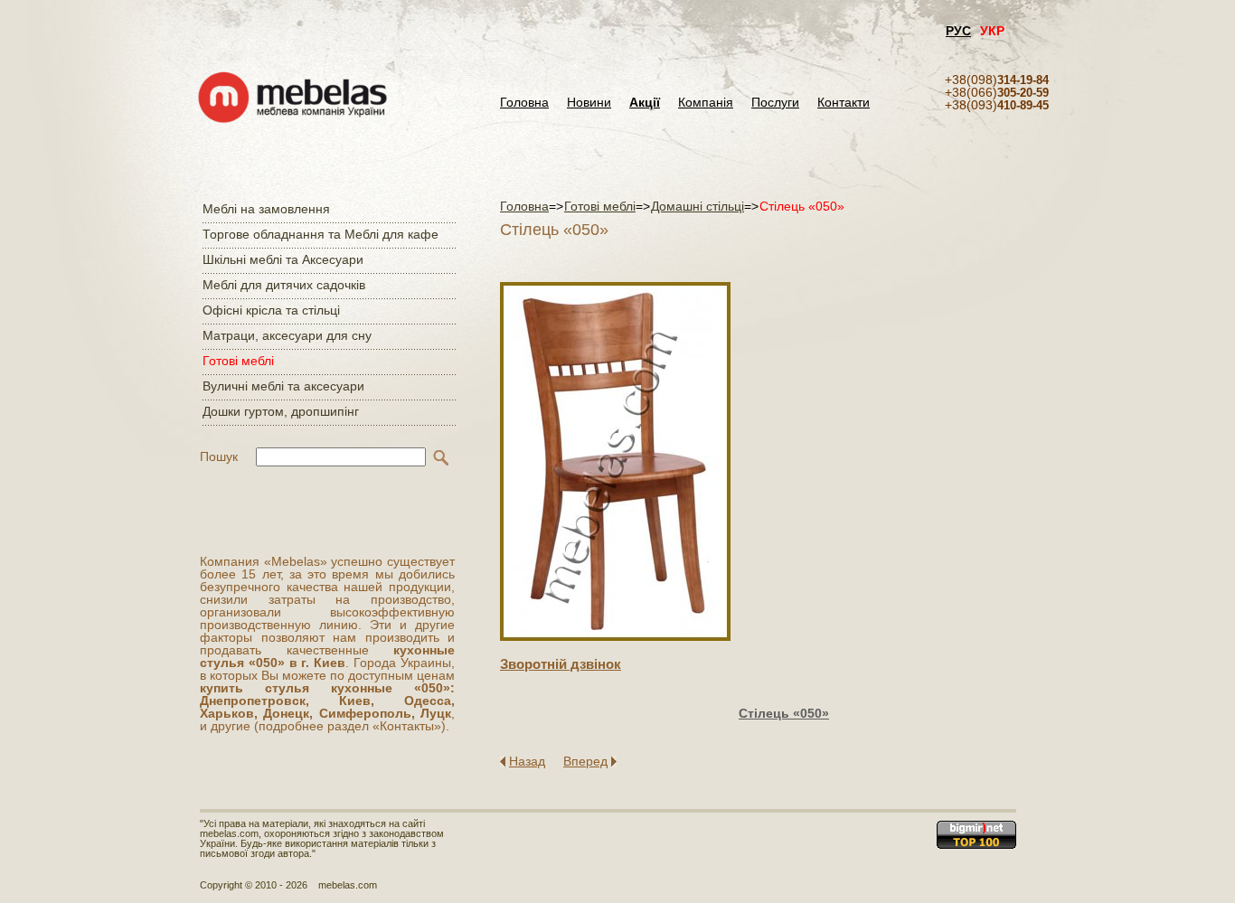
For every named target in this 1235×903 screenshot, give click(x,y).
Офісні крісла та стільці (271, 310)
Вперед (585, 761)
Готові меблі (238, 360)
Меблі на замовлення (266, 209)
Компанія (705, 102)
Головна (524, 102)
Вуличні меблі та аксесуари (283, 386)
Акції (644, 102)
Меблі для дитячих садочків (284, 284)
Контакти (843, 102)
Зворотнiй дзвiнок (560, 664)
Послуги (775, 102)
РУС (958, 31)
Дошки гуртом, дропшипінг (281, 411)
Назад (527, 761)
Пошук (219, 456)
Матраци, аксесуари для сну (287, 335)
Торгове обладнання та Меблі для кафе (320, 234)
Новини (589, 102)
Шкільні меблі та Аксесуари (283, 259)
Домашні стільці (697, 206)
